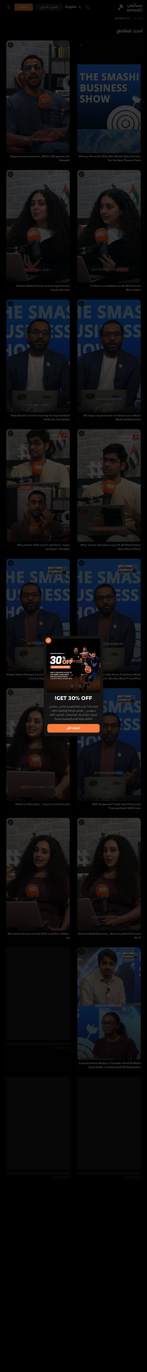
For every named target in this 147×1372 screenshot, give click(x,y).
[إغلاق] (48, 640)
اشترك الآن (73, 728)
